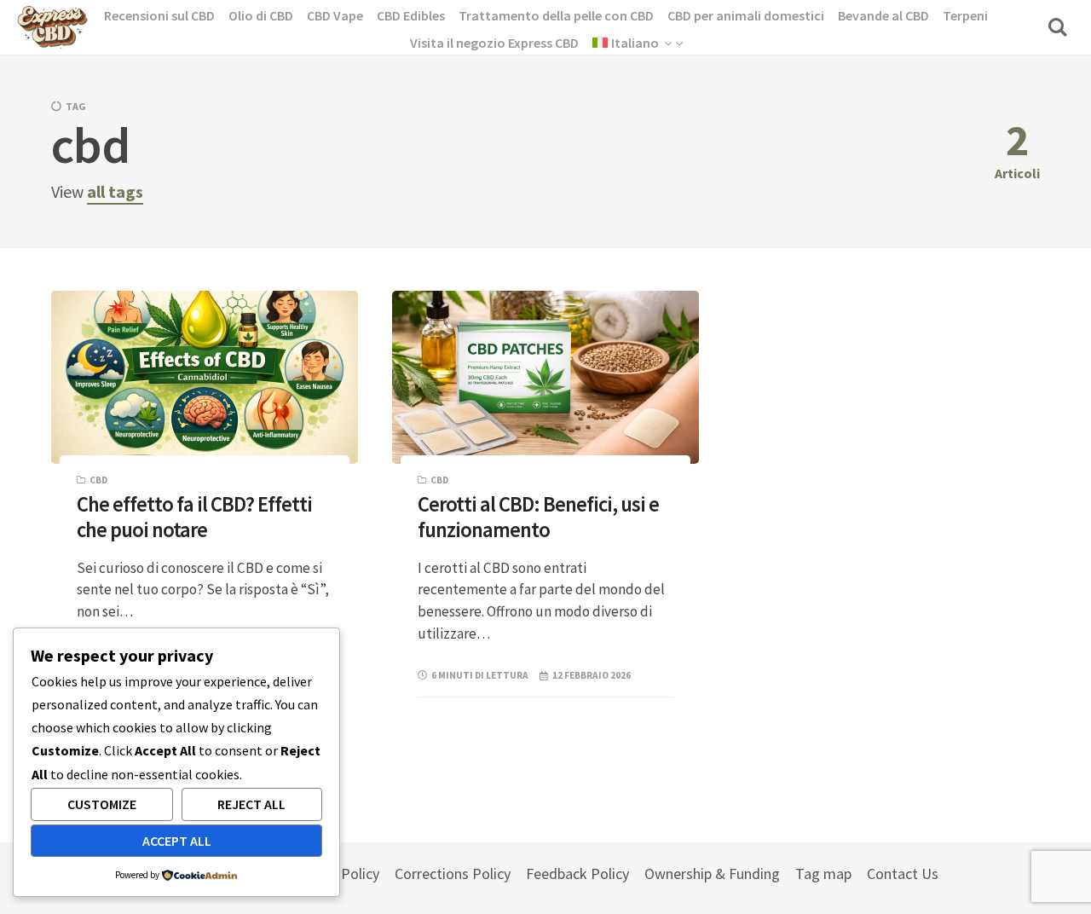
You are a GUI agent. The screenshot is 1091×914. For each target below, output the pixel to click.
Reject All (251, 804)
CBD (98, 480)
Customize (101, 804)
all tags (115, 191)
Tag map (823, 873)
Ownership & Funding (712, 873)
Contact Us (902, 873)
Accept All (176, 840)
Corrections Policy (453, 873)
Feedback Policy (577, 873)
